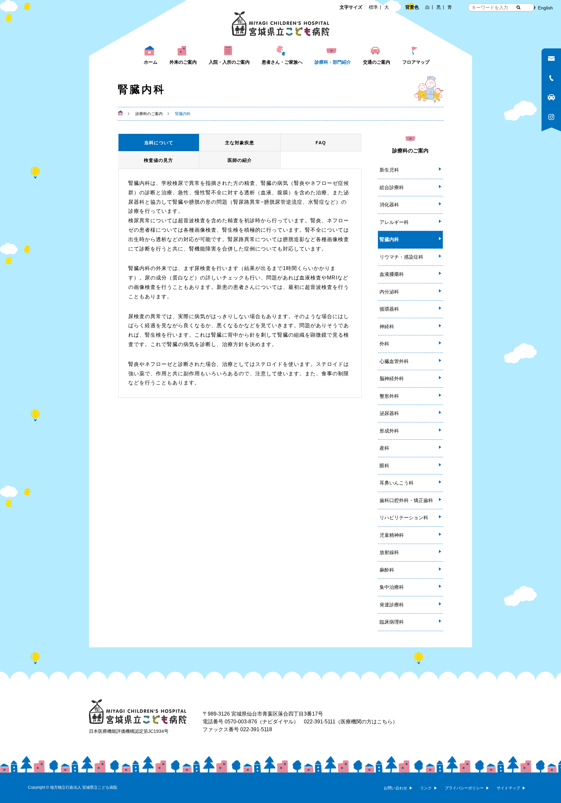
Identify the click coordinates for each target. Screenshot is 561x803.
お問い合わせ (395, 788)
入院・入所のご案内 (229, 62)
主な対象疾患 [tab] (239, 142)
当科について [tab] (158, 142)
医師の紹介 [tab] (240, 160)
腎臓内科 (389, 239)
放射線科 (389, 552)
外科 (384, 343)
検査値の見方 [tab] (158, 160)
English (545, 7)
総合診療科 (392, 187)
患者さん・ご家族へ (282, 62)
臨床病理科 (392, 622)
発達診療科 (392, 604)
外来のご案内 (183, 62)
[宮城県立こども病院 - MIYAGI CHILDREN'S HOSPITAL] (280, 23)
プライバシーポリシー (464, 788)
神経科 (387, 326)
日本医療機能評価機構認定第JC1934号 (128, 731)
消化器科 (389, 204)
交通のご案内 (376, 62)
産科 (384, 448)
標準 (373, 7)
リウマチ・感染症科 (401, 257)
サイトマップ (508, 788)
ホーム (150, 62)
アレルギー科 (394, 222)
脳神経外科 (392, 378)
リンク (426, 788)
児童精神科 (392, 535)
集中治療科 (392, 587)
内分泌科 (389, 291)
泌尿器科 (389, 413)
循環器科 (389, 309)
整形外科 (389, 396)
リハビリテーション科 (404, 517)
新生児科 (389, 170)
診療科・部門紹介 (333, 62)
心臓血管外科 (394, 361)
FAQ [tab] (321, 142)
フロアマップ (416, 62)
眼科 (384, 465)
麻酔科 (387, 570)
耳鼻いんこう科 (397, 483)
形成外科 (389, 431)
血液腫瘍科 (392, 274)
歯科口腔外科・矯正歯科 (406, 500)
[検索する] (518, 7)
